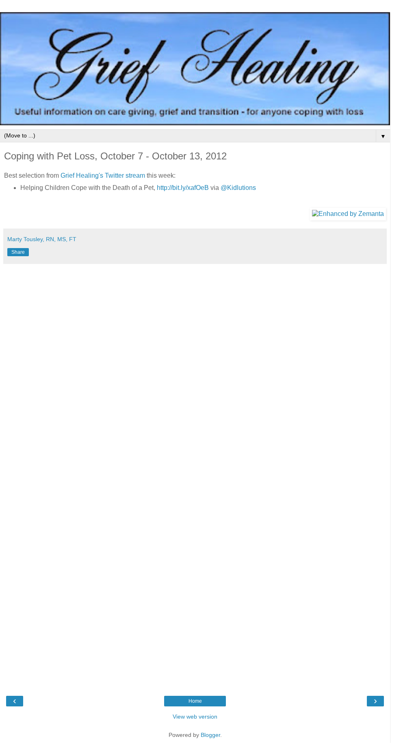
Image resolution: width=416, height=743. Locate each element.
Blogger (210, 735)
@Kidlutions (238, 187)
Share (18, 252)
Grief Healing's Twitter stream (103, 175)
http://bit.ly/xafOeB (183, 187)
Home (195, 701)
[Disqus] (195, 369)
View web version (195, 716)
